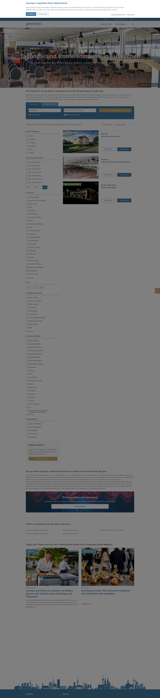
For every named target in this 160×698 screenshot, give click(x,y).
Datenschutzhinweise (118, 14)
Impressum (130, 14)
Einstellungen (42, 14)
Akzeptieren (31, 14)
